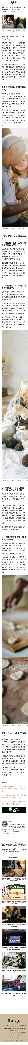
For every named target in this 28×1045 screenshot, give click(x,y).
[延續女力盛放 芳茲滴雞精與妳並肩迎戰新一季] (14, 960)
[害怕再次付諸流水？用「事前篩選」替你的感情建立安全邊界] (14, 868)
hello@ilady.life (14, 1037)
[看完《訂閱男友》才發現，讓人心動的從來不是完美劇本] (14, 914)
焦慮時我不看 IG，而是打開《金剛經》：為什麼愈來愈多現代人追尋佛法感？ (13, 789)
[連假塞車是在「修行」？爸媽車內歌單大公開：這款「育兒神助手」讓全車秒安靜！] (14, 937)
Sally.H (11, 821)
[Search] (26, 2)
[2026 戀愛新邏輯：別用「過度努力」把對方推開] (14, 983)
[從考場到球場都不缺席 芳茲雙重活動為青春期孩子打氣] (14, 891)
